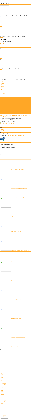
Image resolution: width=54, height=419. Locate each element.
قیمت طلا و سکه (4, 383)
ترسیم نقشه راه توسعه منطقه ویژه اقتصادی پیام (16, 299)
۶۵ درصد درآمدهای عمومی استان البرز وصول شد (16, 216)
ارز (2, 90)
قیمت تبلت (3, 386)
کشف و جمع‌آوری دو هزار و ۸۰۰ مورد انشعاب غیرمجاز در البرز (14, 133)
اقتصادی (2, 84)
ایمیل (0, 154)
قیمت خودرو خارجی (4, 110)
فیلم (1, 87)
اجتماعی (2, 81)
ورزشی (2, 377)
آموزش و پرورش (3, 85)
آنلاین (1, 89)
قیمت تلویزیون (4, 93)
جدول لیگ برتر (4, 107)
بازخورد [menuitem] (3, 416)
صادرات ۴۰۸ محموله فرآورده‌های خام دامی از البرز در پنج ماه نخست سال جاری (19, 188)
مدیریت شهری (2, 86)
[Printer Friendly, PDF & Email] (2, 122)
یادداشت (2, 387)
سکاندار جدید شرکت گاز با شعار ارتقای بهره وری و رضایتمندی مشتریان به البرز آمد (19, 197)
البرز (1, 128)
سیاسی (2, 374)
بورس (3, 91)
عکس (1, 380)
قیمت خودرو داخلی (4, 384)
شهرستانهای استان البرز (3, 104)
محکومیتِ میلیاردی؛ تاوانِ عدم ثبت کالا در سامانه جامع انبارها (17, 231)
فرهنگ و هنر (2, 82)
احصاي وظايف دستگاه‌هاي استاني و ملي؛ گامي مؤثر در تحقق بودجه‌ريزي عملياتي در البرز (20, 250)
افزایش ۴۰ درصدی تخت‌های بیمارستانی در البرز (16, 318)
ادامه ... (1, 26)
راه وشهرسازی (2, 130)
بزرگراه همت (2, 129)
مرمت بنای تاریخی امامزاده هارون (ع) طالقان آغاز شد (6, 95)
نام (0, 153)
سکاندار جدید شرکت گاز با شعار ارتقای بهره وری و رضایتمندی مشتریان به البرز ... (15, 135)
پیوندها (2, 88)
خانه (1, 373)
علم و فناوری (2, 83)
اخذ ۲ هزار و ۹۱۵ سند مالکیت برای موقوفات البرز (16, 280)
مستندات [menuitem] (3, 414)
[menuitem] (27, 418)
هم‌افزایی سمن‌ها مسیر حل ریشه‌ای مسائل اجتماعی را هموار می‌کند (18, 337)
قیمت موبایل (3, 94)
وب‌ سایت (1, 155)
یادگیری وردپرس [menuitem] (4, 415)
